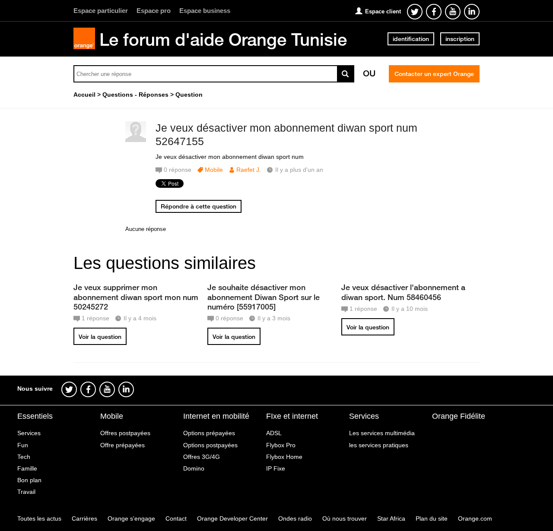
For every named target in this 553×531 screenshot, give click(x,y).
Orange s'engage (131, 518)
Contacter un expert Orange (434, 74)
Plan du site (432, 518)
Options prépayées (209, 433)
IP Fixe (275, 468)
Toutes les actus (39, 518)
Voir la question (100, 337)
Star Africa (391, 518)
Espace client (383, 11)
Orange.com (475, 518)
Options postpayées (210, 445)
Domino (193, 468)
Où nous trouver (344, 518)
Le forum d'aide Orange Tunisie (223, 39)
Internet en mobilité (216, 416)
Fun (22, 445)
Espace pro (154, 10)
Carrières (84, 518)
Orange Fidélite (458, 416)
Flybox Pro (281, 445)
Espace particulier (100, 10)
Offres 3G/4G (201, 456)
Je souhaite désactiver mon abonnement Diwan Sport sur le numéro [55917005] (263, 296)
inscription (459, 39)
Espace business (204, 10)
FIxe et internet (292, 416)
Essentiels (35, 416)
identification (411, 39)
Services (29, 433)
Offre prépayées (122, 445)
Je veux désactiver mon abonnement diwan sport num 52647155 (286, 134)
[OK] (345, 73)
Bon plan (29, 480)
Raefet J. (248, 169)
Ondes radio (295, 518)
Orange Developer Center (232, 518)
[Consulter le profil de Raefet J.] (135, 140)
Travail (26, 491)
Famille (27, 468)
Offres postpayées (125, 433)
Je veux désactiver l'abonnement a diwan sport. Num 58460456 (403, 291)
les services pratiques (378, 445)
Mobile (214, 169)
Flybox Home (284, 456)
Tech (23, 456)
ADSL (274, 433)
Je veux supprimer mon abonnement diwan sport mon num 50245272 (135, 296)
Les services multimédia (382, 433)
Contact (176, 518)
